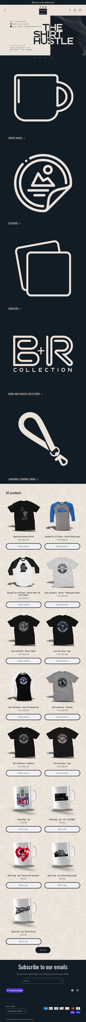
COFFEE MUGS (15, 137)
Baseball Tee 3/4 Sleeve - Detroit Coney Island (62, 536)
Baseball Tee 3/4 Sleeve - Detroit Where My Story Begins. (23, 594)
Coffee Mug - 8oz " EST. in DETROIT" (62, 819)
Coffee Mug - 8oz (23, 819)
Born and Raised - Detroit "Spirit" (23, 651)
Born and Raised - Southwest (23, 763)
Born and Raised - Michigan (62, 707)
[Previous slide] (35, 58)
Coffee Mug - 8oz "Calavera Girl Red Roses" (24, 875)
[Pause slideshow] (50, 58)
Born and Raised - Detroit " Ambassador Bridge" (62, 593)
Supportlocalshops (16, 1019)
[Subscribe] (61, 981)
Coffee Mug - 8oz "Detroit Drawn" (23, 931)
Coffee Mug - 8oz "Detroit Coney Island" (62, 875)
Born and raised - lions (62, 651)
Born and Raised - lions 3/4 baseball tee (24, 707)
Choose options (24, 546)
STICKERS (13, 223)
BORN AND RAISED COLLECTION (24, 393)
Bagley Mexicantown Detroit (23, 536)
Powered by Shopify (27, 1019)
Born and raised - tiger (62, 763)
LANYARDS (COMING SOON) (22, 479)
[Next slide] (45, 58)
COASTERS (13, 308)
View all (43, 950)
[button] (5, 10)
